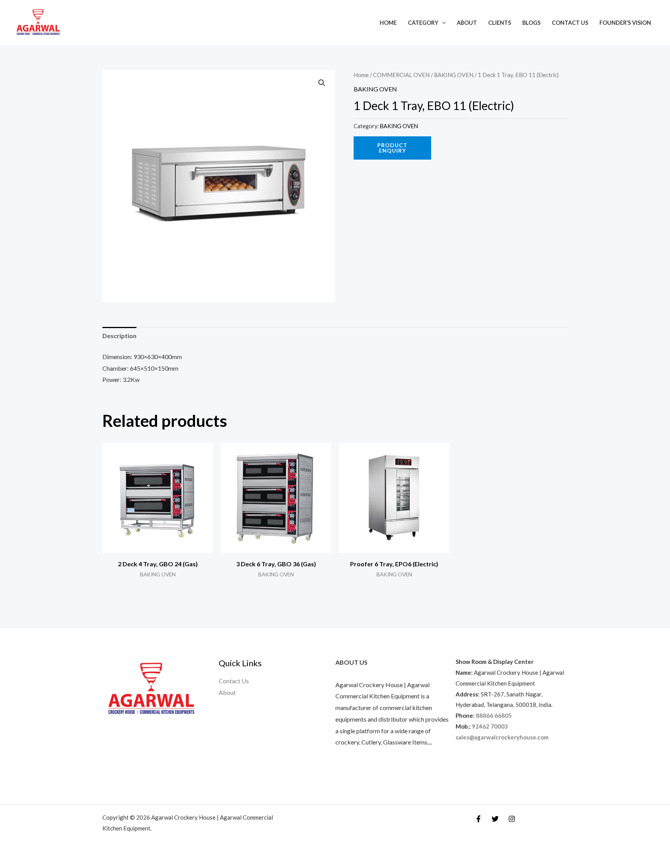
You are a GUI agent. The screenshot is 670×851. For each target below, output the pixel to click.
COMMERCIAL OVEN (401, 74)
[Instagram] (511, 818)
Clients (499, 22)
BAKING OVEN (453, 74)
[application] (442, 22)
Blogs (531, 22)
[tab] (119, 336)
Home (388, 22)
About (467, 22)
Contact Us (570, 22)
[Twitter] (495, 818)
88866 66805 (494, 715)
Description (119, 335)
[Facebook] (478, 818)
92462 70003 (490, 726)
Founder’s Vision (625, 22)
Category (423, 22)
